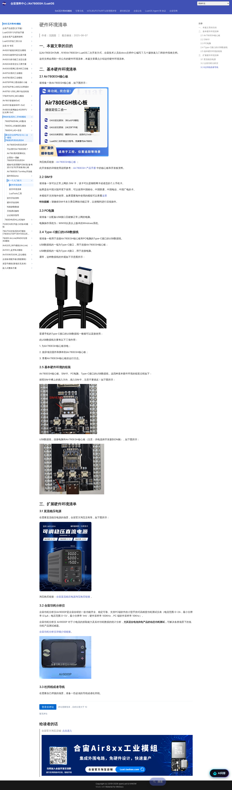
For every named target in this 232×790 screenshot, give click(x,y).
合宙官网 (174, 10)
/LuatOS (49, 3)
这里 (104, 195)
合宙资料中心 (19, 3)
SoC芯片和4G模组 (63, 10)
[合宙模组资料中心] (4, 3)
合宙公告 (138, 10)
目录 (201, 23)
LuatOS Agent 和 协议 (155, 10)
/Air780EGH (35, 3)
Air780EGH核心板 (66, 161)
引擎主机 (79, 10)
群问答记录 (125, 10)
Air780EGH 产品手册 (84, 168)
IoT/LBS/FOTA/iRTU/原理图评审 (101, 10)
